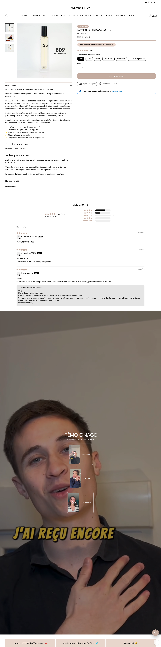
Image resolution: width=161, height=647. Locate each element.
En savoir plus (117, 91)
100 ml (97, 59)
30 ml (81, 59)
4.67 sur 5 (60, 214)
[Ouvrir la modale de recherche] (6, 15)
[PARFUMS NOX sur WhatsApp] (155, 2)
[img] (22, 233)
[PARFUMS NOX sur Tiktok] (152, 2)
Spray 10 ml (121, 59)
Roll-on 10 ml (108, 59)
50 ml (89, 59)
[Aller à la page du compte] (150, 15)
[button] (82, 50)
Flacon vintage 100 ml (137, 59)
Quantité (81, 63)
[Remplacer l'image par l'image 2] (9, 38)
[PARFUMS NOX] (80, 8)
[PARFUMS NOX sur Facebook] (146, 2)
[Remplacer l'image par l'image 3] (9, 48)
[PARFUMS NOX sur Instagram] (149, 2)
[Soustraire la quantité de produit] (79, 68)
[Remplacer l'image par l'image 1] (9, 27)
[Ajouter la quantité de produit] (86, 68)
